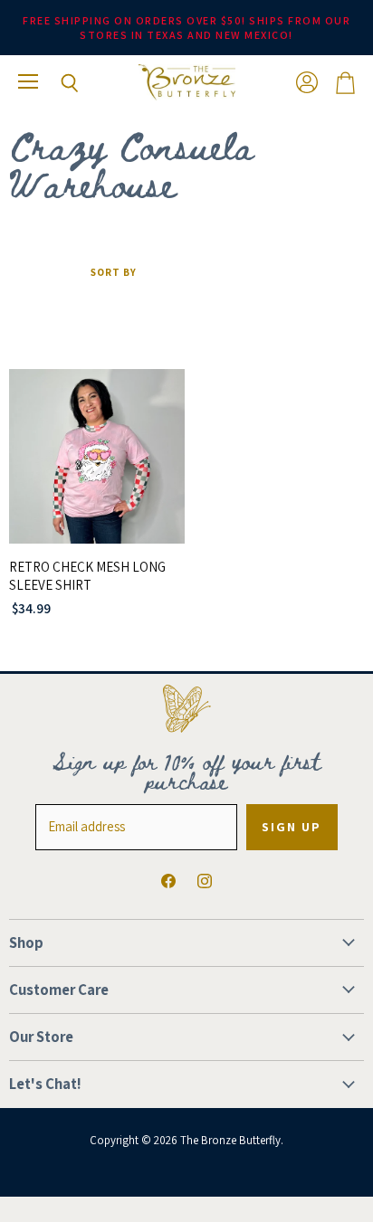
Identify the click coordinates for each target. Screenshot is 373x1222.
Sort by (114, 273)
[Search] (56, 83)
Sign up (292, 827)
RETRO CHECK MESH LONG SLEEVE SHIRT (87, 575)
